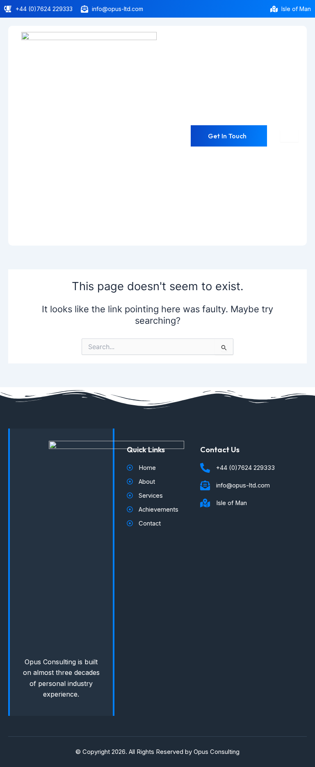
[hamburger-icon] (289, 136)
